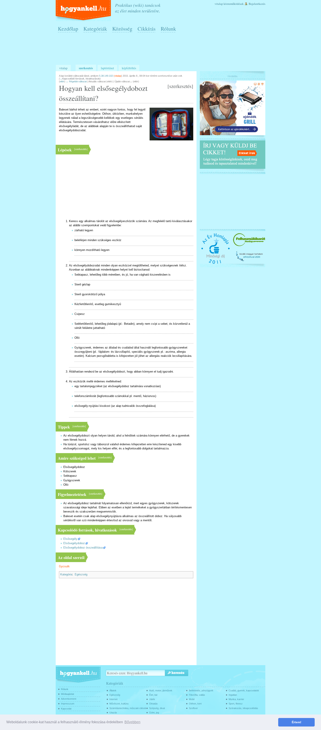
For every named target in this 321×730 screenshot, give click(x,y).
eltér (62, 81)
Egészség (81, 574)
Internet (113, 699)
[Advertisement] (162, 50)
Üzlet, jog (154, 712)
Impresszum (67, 703)
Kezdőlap (68, 28)
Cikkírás (146, 28)
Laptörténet (107, 68)
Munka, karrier (236, 699)
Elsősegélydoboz (74, 543)
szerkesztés (180, 86)
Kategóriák (95, 28)
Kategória (66, 574)
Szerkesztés (86, 68)
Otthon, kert (195, 703)
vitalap (117, 75)
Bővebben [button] (132, 722)
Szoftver (193, 708)
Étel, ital (153, 695)
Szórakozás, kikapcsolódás (243, 708)
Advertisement (68, 698)
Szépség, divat (157, 708)
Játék (152, 699)
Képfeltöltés (129, 68)
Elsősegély (70, 538)
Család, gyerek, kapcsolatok (244, 690)
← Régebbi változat (76, 81)
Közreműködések (234, 4)
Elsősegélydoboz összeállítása (83, 547)
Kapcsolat (66, 708)
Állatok (112, 690)
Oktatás (153, 703)
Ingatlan (233, 695)
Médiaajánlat (67, 694)
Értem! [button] (296, 722)
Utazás (113, 712)
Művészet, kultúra (118, 703)
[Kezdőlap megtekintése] (84, 10)
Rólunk (168, 28)
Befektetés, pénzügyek (201, 690)
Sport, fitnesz (236, 703)
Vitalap (219, 4)
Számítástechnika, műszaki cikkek (127, 708)
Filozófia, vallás (197, 695)
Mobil (191, 699)
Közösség (122, 28)
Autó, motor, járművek (160, 690)
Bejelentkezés (257, 4)
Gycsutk (64, 566)
